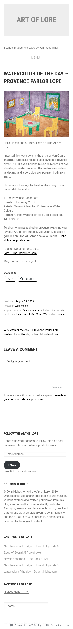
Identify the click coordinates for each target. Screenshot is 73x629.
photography (57, 310)
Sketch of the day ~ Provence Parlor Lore (33, 330)
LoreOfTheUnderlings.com (20, 252)
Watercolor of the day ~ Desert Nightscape (31, 571)
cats (19, 310)
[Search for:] (26, 605)
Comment (57, 386)
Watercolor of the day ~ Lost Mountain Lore (31, 334)
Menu (35, 57)
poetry (7, 314)
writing (61, 314)
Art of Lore (36, 19)
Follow (12, 465)
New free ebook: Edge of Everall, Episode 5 (31, 565)
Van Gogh (36, 314)
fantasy (27, 310)
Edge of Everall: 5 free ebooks (23, 552)
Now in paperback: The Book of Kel (26, 558)
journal (35, 310)
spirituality (17, 314)
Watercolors (21, 306)
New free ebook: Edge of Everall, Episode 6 (31, 546)
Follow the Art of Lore (21, 433)
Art (14, 310)
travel (27, 314)
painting (45, 310)
